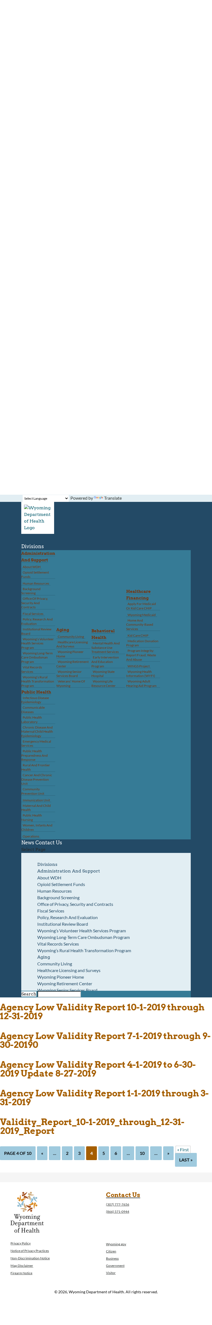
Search (28, 994)
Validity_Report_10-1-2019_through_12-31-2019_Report (92, 1126)
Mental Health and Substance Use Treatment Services (105, 647)
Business (112, 1258)
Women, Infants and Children (36, 827)
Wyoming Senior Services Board (69, 674)
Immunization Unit (36, 800)
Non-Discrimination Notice (30, 1258)
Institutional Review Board (36, 631)
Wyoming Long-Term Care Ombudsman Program (37, 657)
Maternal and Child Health (36, 808)
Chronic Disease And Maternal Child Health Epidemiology (37, 731)
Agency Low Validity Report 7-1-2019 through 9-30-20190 (105, 1040)
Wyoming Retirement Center (72, 664)
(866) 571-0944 (117, 1211)
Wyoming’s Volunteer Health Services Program (37, 643)
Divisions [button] (32, 546)
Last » (186, 1159)
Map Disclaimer (21, 1266)
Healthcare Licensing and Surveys (72, 644)
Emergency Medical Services (36, 743)
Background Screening (31, 591)
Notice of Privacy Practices (29, 1251)
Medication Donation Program (142, 643)
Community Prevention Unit (32, 791)
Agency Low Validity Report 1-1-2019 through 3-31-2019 (104, 1097)
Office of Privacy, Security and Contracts (34, 602)
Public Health (36, 692)
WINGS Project (139, 666)
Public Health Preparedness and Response (34, 755)
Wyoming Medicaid (142, 615)
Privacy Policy (20, 1243)
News (27, 842)
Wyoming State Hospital (103, 674)
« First (183, 1149)
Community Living (71, 637)
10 (142, 1153)
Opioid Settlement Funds (35, 574)
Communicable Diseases (33, 709)
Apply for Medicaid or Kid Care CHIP (141, 606)
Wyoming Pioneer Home (70, 654)
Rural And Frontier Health (35, 767)
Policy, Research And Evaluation (37, 621)
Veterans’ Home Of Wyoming (70, 683)
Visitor (111, 1273)
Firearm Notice (21, 1273)
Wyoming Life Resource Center (103, 683)
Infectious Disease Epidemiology (35, 700)
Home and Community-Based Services (139, 624)
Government (115, 1266)
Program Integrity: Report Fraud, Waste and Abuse (141, 655)
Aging (62, 629)
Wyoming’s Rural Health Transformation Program (37, 681)
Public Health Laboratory (31, 719)
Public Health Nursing (31, 817)
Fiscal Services (33, 614)
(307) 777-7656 (117, 1204)
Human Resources (36, 583)
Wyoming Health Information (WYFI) (140, 674)
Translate (113, 497)
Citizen (111, 1251)
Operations (31, 836)
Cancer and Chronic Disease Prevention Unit (36, 779)
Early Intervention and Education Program (105, 661)
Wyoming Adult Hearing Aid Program (141, 683)
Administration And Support (68, 871)
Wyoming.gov (116, 1244)
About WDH (32, 567)
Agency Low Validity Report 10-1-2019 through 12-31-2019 (102, 1011)
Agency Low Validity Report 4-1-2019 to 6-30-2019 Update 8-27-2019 (98, 1069)
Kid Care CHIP (138, 635)
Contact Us (48, 842)
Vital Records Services (31, 669)
